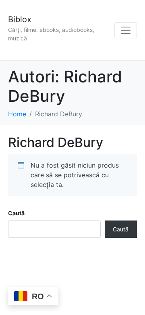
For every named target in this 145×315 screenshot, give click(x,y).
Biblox (19, 19)
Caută (16, 213)
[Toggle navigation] (125, 30)
